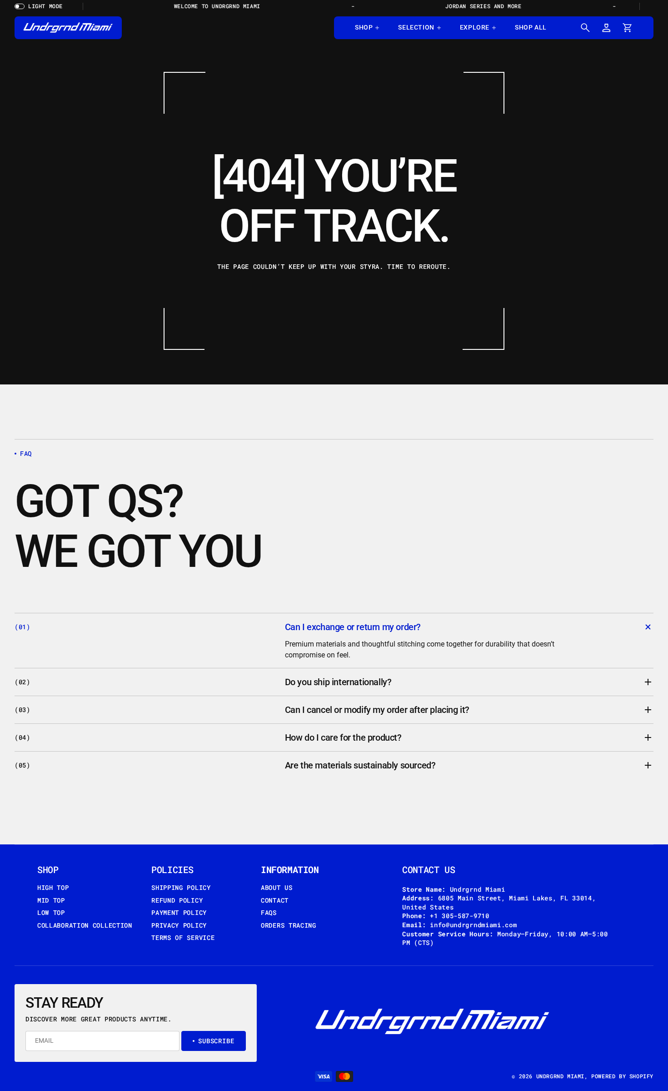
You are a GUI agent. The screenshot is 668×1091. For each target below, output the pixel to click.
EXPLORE (474, 27)
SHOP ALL (531, 27)
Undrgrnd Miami (560, 1076)
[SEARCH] (585, 28)
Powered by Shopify (622, 1076)
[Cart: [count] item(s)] (627, 28)
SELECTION (416, 27)
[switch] (42, 6)
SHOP (364, 27)
